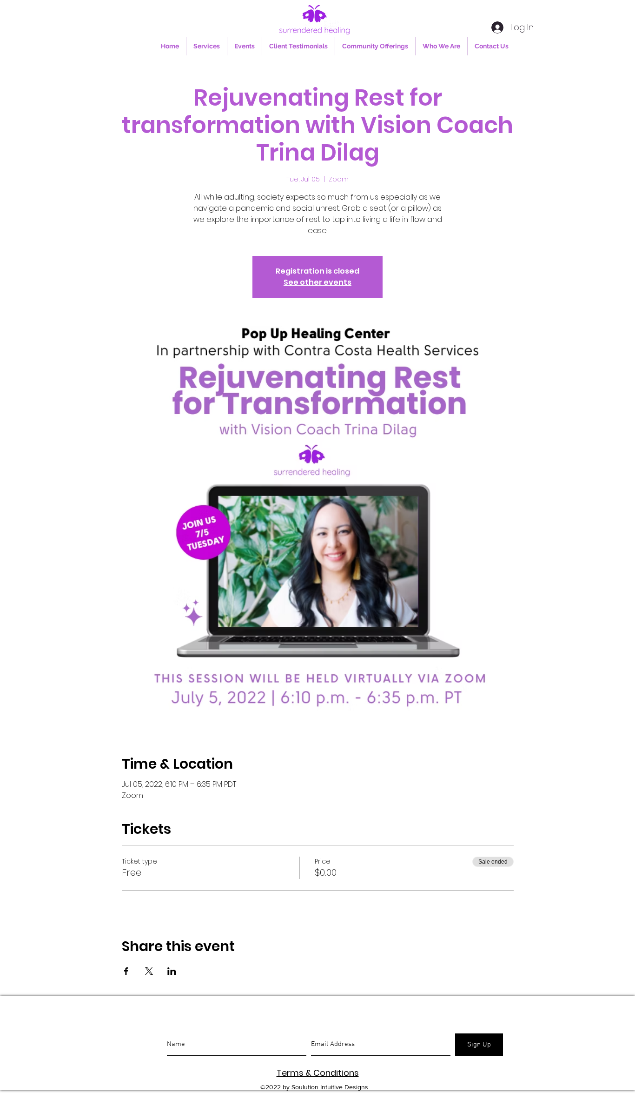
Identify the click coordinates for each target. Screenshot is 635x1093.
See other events (317, 282)
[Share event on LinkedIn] (171, 971)
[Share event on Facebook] (126, 971)
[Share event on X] (149, 971)
